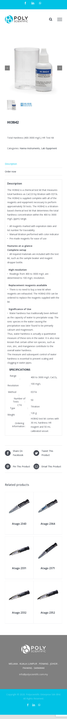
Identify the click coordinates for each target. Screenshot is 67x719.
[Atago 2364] (47, 495)
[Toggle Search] (50, 19)
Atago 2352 (48, 612)
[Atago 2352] (47, 584)
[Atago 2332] (19, 584)
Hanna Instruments (30, 148)
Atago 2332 (19, 612)
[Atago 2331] (19, 540)
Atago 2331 (19, 568)
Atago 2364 (48, 524)
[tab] (33, 164)
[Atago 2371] (47, 540)
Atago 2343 (19, 524)
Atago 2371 (48, 568)
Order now (10, 171)
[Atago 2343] (19, 495)
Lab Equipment (49, 148)
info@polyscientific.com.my (33, 674)
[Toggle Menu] (60, 19)
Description (11, 163)
